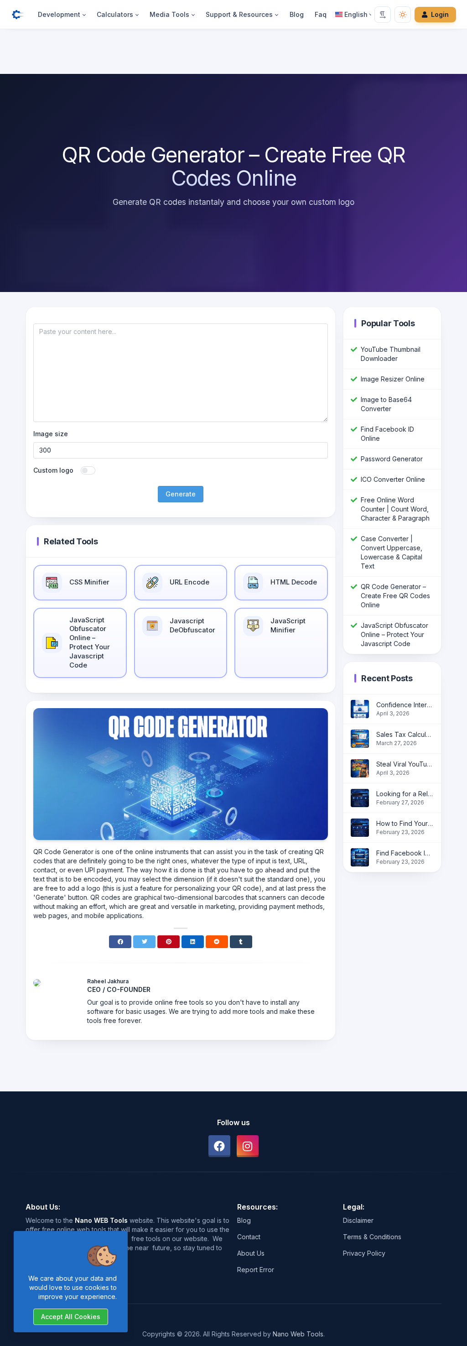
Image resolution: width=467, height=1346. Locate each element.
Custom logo (53, 470)
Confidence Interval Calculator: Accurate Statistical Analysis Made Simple (405, 705)
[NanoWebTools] (21, 15)
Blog (297, 14)
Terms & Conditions (372, 1237)
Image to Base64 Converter (386, 404)
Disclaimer (358, 1220)
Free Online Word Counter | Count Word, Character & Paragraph (395, 509)
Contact (248, 1237)
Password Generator (392, 459)
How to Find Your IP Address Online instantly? (405, 823)
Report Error (255, 1269)
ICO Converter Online (393, 479)
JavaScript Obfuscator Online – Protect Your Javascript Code (394, 634)
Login (440, 14)
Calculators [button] (115, 14)
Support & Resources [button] (239, 14)
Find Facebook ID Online (387, 433)
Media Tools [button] (169, 14)
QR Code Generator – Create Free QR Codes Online (395, 596)
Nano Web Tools (298, 1334)
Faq (321, 14)
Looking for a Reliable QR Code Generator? (405, 794)
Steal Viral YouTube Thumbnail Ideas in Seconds (405, 764)
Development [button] (59, 14)
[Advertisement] (233, 53)
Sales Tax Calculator (405, 734)
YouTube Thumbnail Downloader (390, 353)
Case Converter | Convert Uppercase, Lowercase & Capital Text (391, 552)
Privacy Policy (364, 1253)
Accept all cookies (70, 1316)
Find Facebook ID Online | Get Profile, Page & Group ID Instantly (405, 853)
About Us (251, 1253)
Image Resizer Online (393, 379)
